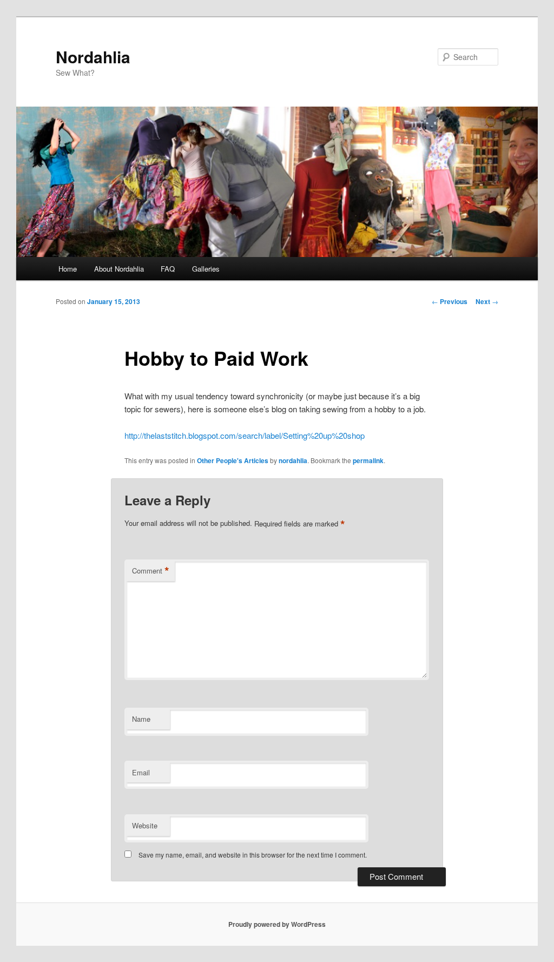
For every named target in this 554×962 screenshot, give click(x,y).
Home (67, 268)
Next (487, 301)
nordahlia (293, 460)
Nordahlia (93, 56)
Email (141, 772)
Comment (150, 570)
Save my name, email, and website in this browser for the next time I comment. (252, 854)
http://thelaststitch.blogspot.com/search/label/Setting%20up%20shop (244, 435)
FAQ (168, 268)
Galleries (206, 268)
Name (141, 719)
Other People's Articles (232, 460)
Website (144, 825)
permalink (368, 460)
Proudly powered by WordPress (277, 924)
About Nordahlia (119, 268)
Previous (449, 301)
